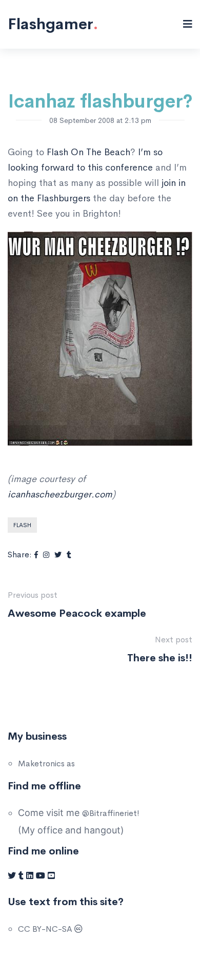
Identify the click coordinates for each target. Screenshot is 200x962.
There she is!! (159, 658)
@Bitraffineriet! (110, 813)
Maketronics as (46, 763)
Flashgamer (53, 24)
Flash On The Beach (88, 152)
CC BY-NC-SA (46, 929)
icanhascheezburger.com (60, 494)
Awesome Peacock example (77, 613)
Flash (22, 525)
